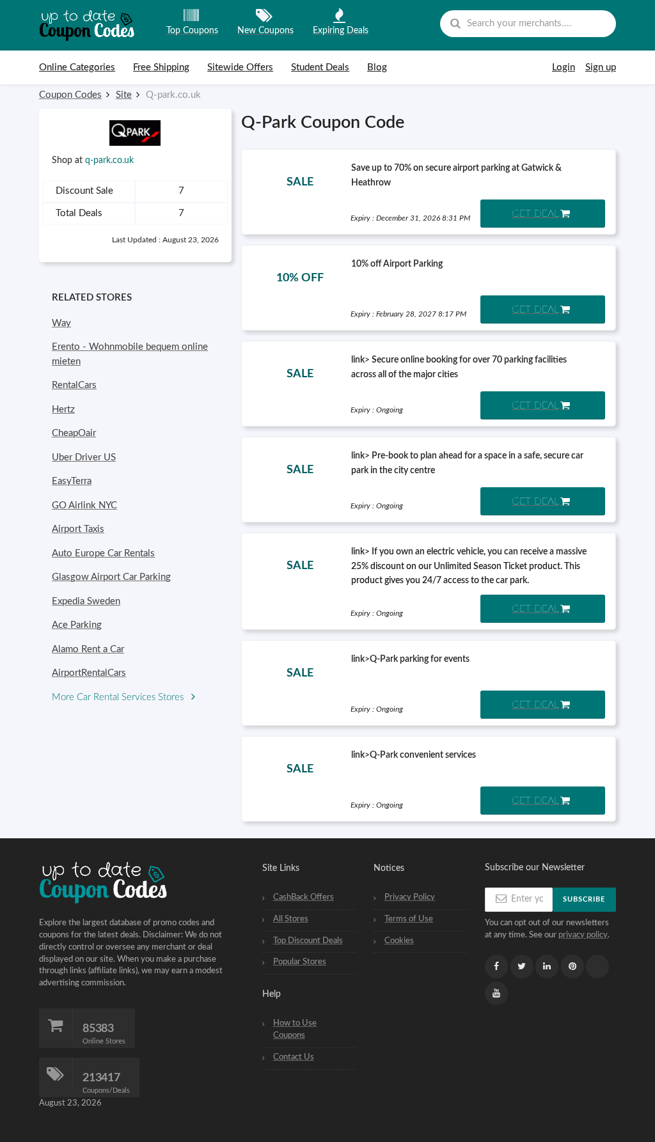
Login (563, 67)
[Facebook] (496, 966)
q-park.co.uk (109, 160)
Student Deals (320, 67)
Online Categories (77, 67)
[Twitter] (521, 966)
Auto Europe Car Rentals (103, 553)
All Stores (290, 919)
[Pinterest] (572, 966)
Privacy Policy (409, 897)
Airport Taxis (78, 529)
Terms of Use (408, 919)
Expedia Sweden (86, 601)
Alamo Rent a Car (88, 649)
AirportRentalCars (89, 673)
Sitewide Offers (240, 67)
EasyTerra (71, 481)
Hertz (63, 409)
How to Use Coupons (295, 1029)
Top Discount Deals (308, 940)
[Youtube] (496, 993)
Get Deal (535, 213)
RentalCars (74, 385)
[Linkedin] (546, 966)
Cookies (399, 940)
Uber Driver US (84, 457)
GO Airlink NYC (84, 505)
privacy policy (583, 935)
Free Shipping (161, 67)
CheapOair (74, 433)
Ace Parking (77, 625)
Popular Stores (299, 962)
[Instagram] (597, 967)
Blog (377, 67)
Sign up (600, 67)
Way (61, 323)
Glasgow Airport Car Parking (111, 577)
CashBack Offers (303, 897)
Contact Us (293, 1057)
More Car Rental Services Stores (119, 697)
